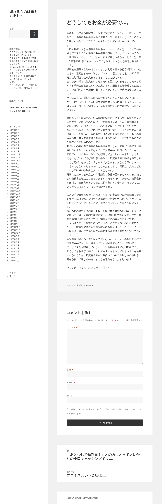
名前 (70, 369)
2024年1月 (14, 224)
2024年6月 (14, 209)
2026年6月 (14, 136)
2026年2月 (14, 148)
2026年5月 (14, 139)
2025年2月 (14, 184)
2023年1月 (14, 260)
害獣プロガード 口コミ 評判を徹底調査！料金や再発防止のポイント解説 (23, 60)
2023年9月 (14, 236)
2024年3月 (14, 218)
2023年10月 (14, 233)
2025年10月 (14, 160)
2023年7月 (14, 242)
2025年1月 (14, 187)
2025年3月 (14, 181)
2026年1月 (14, 151)
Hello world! (16, 107)
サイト (70, 395)
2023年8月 (14, 239)
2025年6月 (14, 172)
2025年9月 (14, 163)
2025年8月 (14, 166)
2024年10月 (14, 196)
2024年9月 (14, 199)
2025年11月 (14, 157)
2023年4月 (14, 251)
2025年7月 (14, 169)
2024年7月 (14, 206)
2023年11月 (14, 230)
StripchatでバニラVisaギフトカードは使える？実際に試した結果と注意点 (23, 70)
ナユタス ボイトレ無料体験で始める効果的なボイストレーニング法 (23, 79)
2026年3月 (14, 145)
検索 (11, 28)
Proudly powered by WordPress (82, 497)
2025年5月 (14, 175)
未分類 (12, 276)
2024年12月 (14, 190)
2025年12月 (14, 154)
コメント (72, 327)
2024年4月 (14, 215)
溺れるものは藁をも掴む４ (23, 13)
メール (71, 382)
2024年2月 (14, 221)
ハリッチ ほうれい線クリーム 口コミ (88, 267)
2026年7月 (14, 133)
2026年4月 (14, 142)
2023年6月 (14, 245)
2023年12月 (14, 227)
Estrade (89, 285)
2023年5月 (14, 248)
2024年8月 (14, 202)
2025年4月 (14, 178)
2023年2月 (14, 257)
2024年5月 (14, 212)
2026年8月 (14, 130)
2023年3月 (14, 254)
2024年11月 (14, 193)
